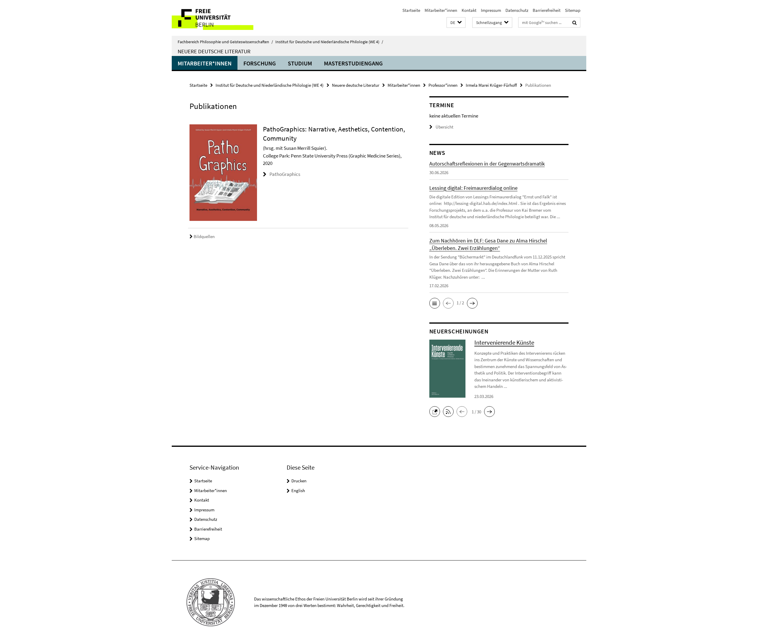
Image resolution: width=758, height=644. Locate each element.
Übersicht (444, 127)
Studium (300, 63)
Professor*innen (442, 85)
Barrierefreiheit (547, 10)
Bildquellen (204, 236)
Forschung (259, 63)
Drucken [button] (298, 481)
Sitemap (572, 10)
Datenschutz (516, 10)
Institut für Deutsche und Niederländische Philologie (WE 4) (329, 42)
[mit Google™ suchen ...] (574, 22)
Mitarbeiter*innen (441, 10)
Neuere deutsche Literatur (214, 51)
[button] (456, 22)
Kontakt (469, 10)
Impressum (491, 10)
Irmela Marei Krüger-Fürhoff (491, 85)
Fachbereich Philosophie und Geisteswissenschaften (225, 42)
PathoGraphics (284, 174)
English (298, 490)
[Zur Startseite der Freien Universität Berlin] (221, 18)
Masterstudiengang (353, 63)
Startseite (411, 10)
